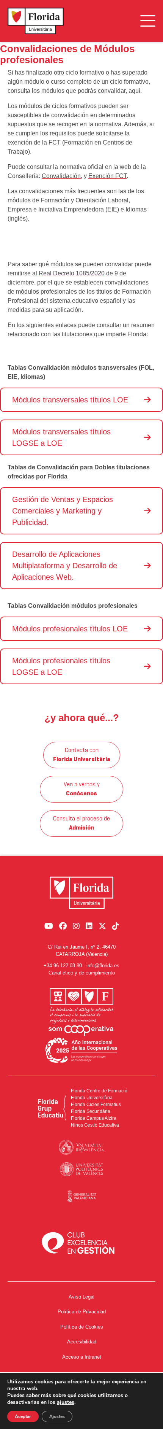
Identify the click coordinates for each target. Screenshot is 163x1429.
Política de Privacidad (82, 1312)
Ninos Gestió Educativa (95, 1125)
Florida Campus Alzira (93, 1118)
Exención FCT (107, 176)
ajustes (65, 1402)
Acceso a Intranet (81, 1357)
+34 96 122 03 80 (63, 965)
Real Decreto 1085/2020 (72, 273)
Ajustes (57, 1416)
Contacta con (81, 755)
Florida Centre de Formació (99, 1091)
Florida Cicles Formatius (96, 1104)
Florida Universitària (92, 1097)
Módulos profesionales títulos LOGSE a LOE (61, 666)
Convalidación (61, 176)
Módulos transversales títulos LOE (70, 400)
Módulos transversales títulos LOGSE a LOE (61, 437)
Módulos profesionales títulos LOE (70, 629)
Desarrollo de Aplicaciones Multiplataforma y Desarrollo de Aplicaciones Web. (64, 565)
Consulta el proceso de (81, 823)
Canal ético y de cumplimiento (82, 973)
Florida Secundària (90, 1111)
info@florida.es (102, 965)
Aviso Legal (81, 1297)
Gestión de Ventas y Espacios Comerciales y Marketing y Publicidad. (62, 510)
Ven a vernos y (82, 789)
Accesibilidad (81, 1342)
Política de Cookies (81, 1327)
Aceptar (23, 1416)
